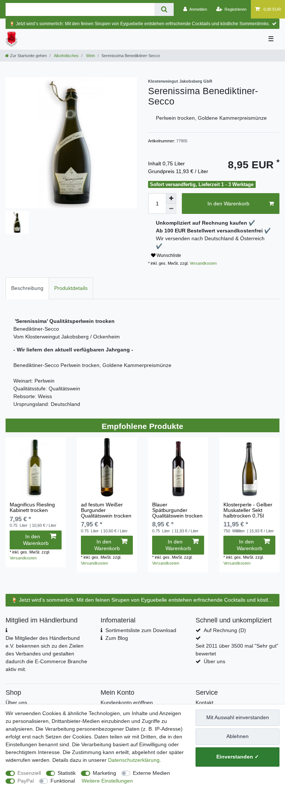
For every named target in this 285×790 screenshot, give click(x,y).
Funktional (62, 781)
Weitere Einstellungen (107, 781)
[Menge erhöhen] (171, 198)
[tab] (27, 288)
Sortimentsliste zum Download (140, 630)
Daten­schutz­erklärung (134, 760)
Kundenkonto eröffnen (127, 702)
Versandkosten (203, 263)
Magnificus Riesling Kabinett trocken (32, 507)
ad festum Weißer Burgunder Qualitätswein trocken (106, 510)
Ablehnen (237, 736)
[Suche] (163, 9)
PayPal (25, 781)
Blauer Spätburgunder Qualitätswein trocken (177, 510)
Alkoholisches (66, 55)
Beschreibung (27, 288)
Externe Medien (151, 773)
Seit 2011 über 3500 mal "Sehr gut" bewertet (237, 650)
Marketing (104, 773)
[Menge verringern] (171, 209)
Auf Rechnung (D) (225, 630)
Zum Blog (116, 638)
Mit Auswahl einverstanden (237, 717)
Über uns (214, 661)
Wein (90, 55)
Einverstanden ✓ (237, 757)
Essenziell (29, 773)
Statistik (67, 773)
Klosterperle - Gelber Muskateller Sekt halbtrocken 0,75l (247, 510)
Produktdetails (71, 288)
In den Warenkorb (228, 203)
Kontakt (204, 702)
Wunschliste (168, 255)
